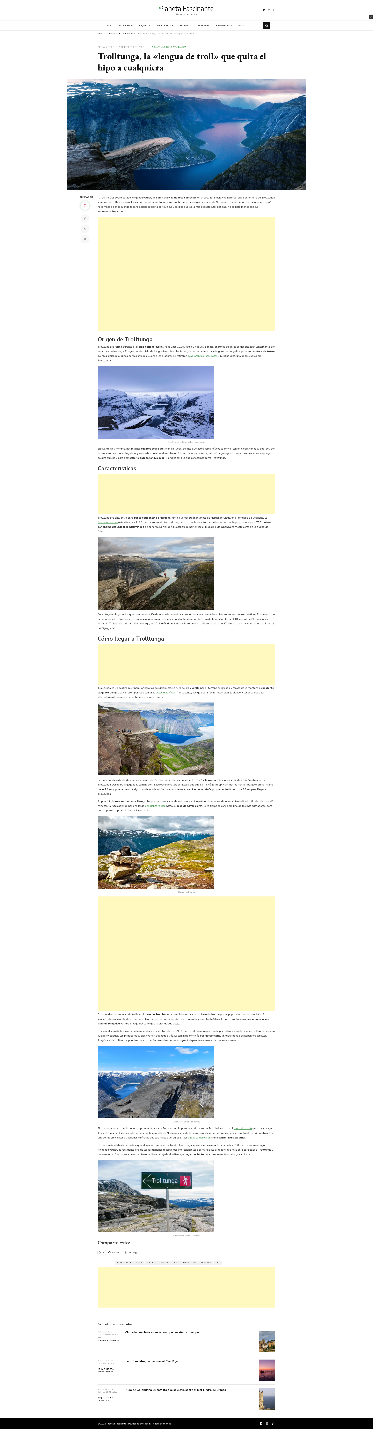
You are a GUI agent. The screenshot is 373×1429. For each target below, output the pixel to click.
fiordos (164, 1263)
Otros (109, 1371)
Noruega (206, 1263)
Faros (101, 1371)
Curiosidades (202, 25)
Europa (151, 1263)
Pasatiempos (223, 25)
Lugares (143, 25)
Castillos (103, 1400)
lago (176, 1263)
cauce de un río (243, 1128)
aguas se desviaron (199, 1137)
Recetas (184, 25)
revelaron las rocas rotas (202, 356)
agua (139, 1263)
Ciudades (103, 1340)
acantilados (124, 1263)
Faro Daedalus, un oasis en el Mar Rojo (151, 1361)
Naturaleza (124, 25)
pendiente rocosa (155, 806)
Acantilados (160, 47)
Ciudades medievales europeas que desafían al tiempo (162, 1332)
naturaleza (190, 1263)
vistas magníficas (166, 692)
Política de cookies (161, 1423)
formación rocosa (108, 522)
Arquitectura (164, 25)
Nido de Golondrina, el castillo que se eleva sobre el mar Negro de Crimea (175, 1390)
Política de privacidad (139, 1423)
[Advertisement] (185, 274)
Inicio (108, 25)
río (217, 1263)
